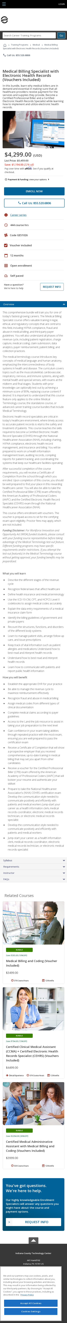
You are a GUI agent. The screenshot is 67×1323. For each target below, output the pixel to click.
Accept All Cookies (30, 1303)
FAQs (6, 879)
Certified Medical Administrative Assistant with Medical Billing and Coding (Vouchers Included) (30, 1146)
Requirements (11, 866)
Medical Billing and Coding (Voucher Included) (31, 963)
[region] (31, 1293)
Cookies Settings (30, 1311)
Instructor (8, 872)
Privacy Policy (27, 1294)
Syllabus (7, 860)
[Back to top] (33, 1253)
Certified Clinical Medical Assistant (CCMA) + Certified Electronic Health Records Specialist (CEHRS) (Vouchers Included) (32, 1053)
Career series (18, 215)
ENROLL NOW (34, 191)
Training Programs (19, 44)
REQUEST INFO (52, 287)
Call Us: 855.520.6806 (16, 55)
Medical (36, 44)
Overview (8, 304)
